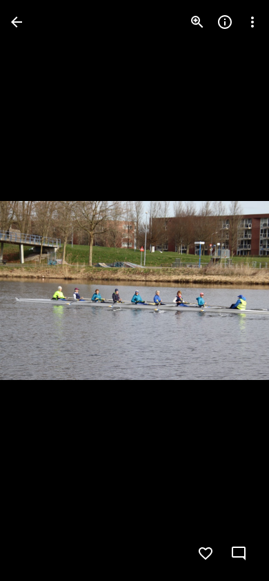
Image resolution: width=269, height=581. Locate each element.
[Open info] (225, 22)
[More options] (252, 22)
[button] (38, 290)
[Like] (205, 553)
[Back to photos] (16, 22)
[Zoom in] (197, 22)
